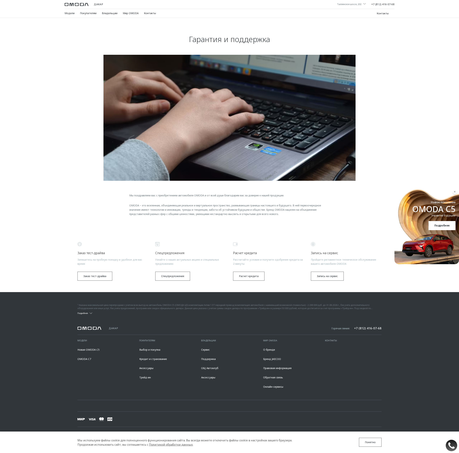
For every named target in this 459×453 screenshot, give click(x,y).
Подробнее (442, 225)
